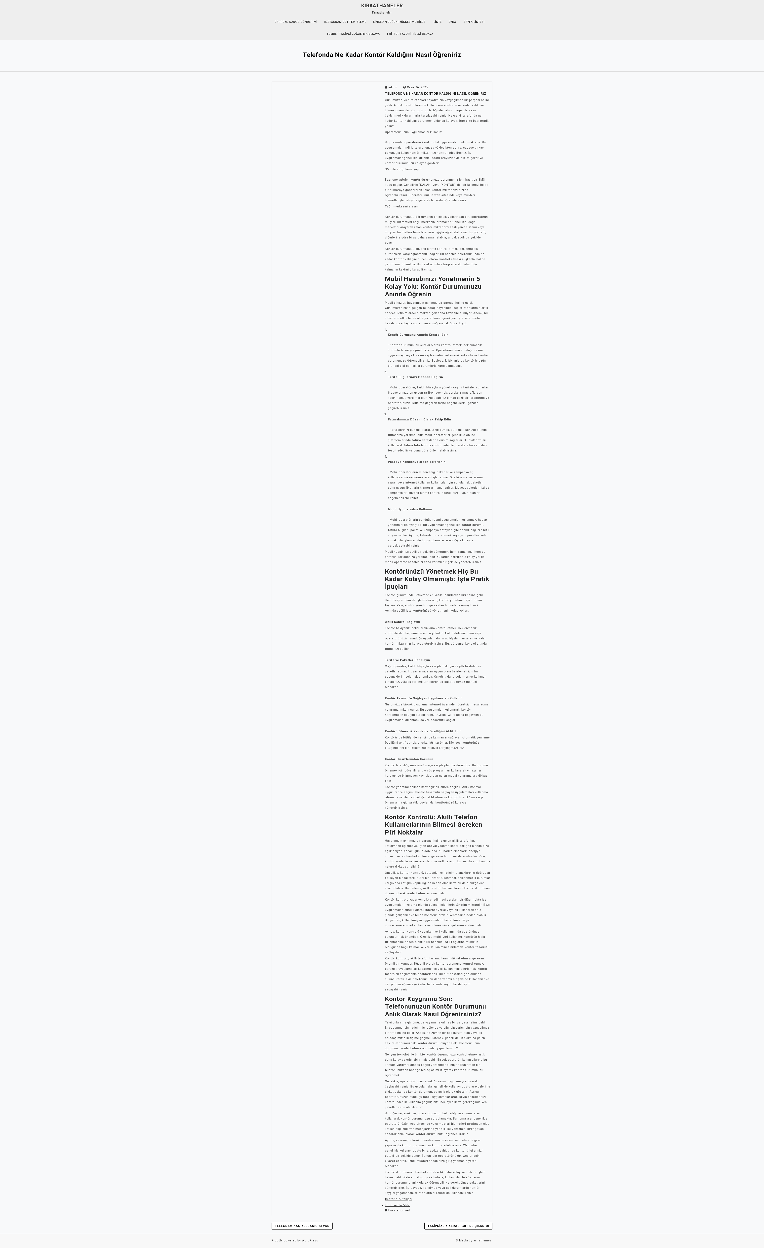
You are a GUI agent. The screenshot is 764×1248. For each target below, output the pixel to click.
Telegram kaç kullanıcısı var (302, 1226)
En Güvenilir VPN (397, 1205)
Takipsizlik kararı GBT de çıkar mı (458, 1226)
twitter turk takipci (398, 1199)
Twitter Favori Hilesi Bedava (410, 33)
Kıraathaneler (382, 6)
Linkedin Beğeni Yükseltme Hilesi (400, 21)
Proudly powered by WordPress (295, 1240)
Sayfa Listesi (474, 21)
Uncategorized (399, 1210)
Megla (463, 1240)
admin (392, 87)
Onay (453, 21)
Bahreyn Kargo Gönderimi (296, 21)
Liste (438, 21)
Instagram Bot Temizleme (345, 21)
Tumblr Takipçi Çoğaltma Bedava (353, 33)
